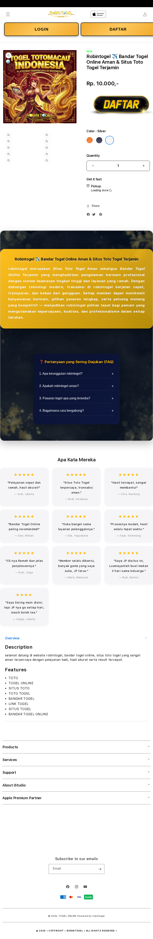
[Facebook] (89, 215)
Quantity (93, 155)
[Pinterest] (101, 215)
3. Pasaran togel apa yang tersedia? (64, 398)
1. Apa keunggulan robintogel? (60, 373)
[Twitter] (95, 215)
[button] (8, 14)
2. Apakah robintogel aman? (59, 386)
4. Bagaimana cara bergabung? (61, 410)
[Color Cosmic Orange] (89, 140)
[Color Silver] (110, 140)
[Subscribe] (99, 869)
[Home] (61, 14)
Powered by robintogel (91, 916)
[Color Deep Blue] (99, 140)
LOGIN (41, 29)
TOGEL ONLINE (67, 916)
